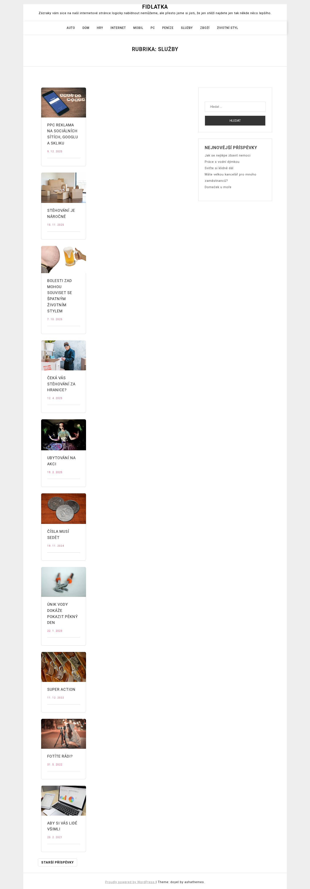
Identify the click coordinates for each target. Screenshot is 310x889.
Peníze (168, 28)
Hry (100, 28)
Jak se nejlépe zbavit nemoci (228, 155)
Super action (61, 689)
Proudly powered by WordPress (130, 882)
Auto (71, 28)
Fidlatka (155, 7)
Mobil (138, 28)
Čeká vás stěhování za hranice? (61, 384)
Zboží (205, 28)
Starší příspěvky (57, 862)
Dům (85, 28)
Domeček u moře (218, 187)
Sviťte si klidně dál (219, 168)
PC (153, 28)
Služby (187, 28)
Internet (118, 28)
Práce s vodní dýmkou (222, 162)
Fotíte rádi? (60, 756)
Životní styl (227, 28)
